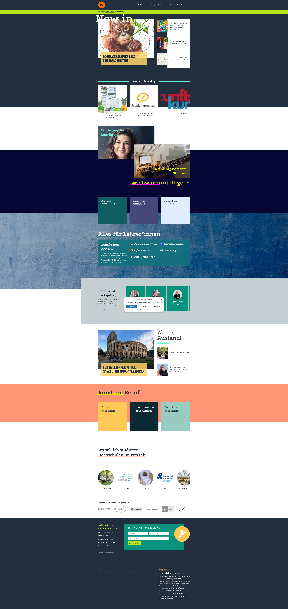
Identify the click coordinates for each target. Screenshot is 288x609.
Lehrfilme (177, 583)
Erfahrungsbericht (173, 579)
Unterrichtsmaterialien (181, 596)
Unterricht (162, 596)
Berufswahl (182, 573)
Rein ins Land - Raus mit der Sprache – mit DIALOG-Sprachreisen (123, 369)
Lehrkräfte (183, 583)
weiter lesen (173, 304)
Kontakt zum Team (104, 546)
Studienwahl (170, 594)
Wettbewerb (162, 598)
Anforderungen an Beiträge (107, 542)
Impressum (153, 309)
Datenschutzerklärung (145, 309)
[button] (161, 299)
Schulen (177, 590)
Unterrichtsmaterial (171, 596)
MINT (173, 585)
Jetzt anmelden (134, 543)
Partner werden (103, 536)
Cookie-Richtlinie (136, 309)
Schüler (183, 590)
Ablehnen (144, 306)
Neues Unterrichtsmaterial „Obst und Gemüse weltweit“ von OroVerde (114, 115)
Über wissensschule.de (105, 532)
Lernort (187, 583)
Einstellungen (156, 306)
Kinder (166, 583)
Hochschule (176, 581)
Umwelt (185, 594)
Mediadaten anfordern (105, 539)
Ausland (177, 574)
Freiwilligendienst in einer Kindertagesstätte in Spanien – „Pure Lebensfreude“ (179, 369)
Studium (177, 593)
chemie (171, 576)
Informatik (183, 581)
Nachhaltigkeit (162, 590)
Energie (188, 576)
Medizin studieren (167, 585)
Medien (161, 585)
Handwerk (168, 581)
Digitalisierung (178, 576)
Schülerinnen (163, 594)
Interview (162, 583)
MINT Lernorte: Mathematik (182, 585)
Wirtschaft (170, 598)
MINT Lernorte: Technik (177, 588)
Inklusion (188, 581)
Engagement (162, 579)
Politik (167, 590)
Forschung (182, 579)
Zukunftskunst (184, 113)
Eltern (184, 576)
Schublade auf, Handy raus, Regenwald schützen (119, 59)
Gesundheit (162, 581)
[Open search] (189, 5)
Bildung (161, 576)
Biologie (166, 576)
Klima (170, 583)
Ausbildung (168, 573)
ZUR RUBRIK (102, 309)
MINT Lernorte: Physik (163, 588)
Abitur (160, 573)
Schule (171, 590)
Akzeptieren (132, 306)
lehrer (173, 583)
